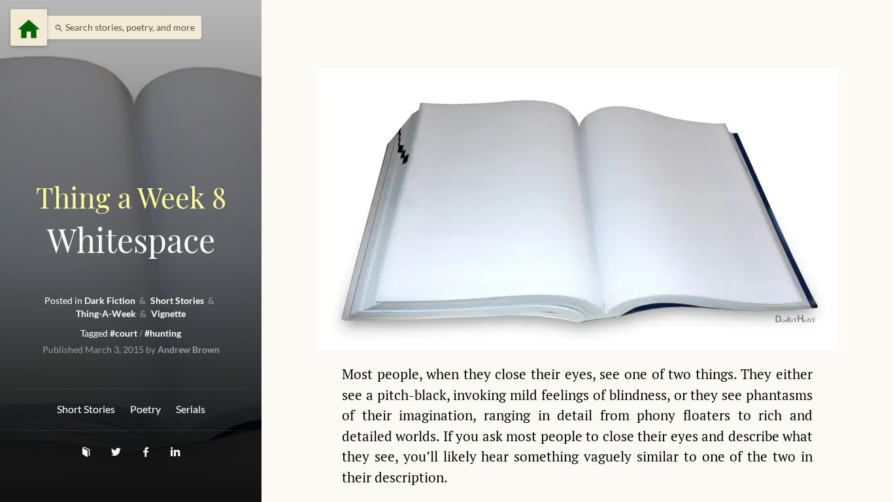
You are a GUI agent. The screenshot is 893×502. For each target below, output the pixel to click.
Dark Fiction (110, 300)
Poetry (145, 409)
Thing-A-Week (107, 313)
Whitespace (131, 219)
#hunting (162, 333)
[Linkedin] (175, 451)
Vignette (168, 313)
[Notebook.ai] (87, 451)
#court (124, 333)
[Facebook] (147, 451)
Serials (190, 409)
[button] (121, 27)
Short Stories (178, 300)
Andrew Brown (189, 349)
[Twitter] (117, 451)
